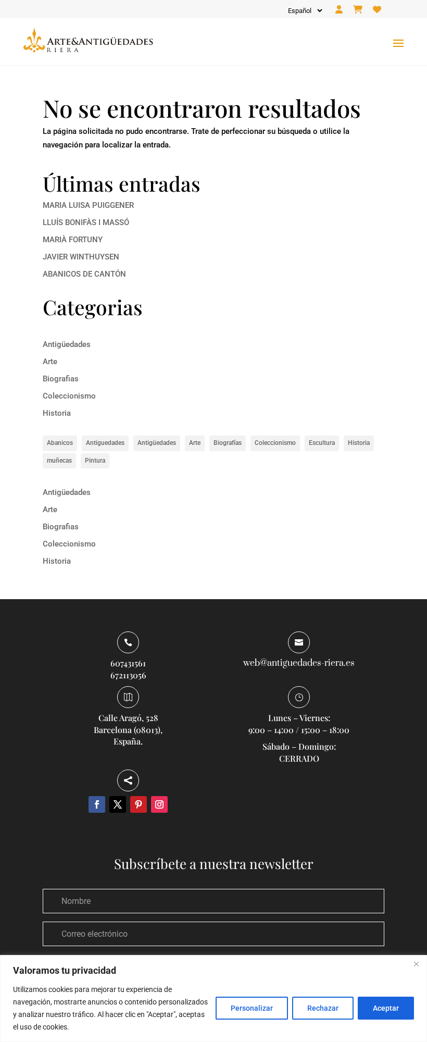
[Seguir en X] (117, 804)
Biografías (228, 442)
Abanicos (60, 442)
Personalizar (252, 1008)
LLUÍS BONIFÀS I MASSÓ (86, 222)
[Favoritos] (377, 10)
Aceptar (386, 1008)
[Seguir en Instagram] (159, 804)
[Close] (416, 964)
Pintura (95, 460)
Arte (50, 361)
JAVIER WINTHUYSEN (81, 257)
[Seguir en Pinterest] (138, 804)
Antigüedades (67, 344)
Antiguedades (105, 442)
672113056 (128, 674)
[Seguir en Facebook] (97, 804)
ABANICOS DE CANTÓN (84, 274)
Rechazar (322, 1008)
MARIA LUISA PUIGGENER (88, 205)
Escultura (322, 442)
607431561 (128, 663)
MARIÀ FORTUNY (73, 239)
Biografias (61, 378)
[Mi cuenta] (339, 10)
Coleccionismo (69, 396)
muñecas (59, 460)
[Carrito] (357, 10)
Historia (57, 413)
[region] (213, 998)
